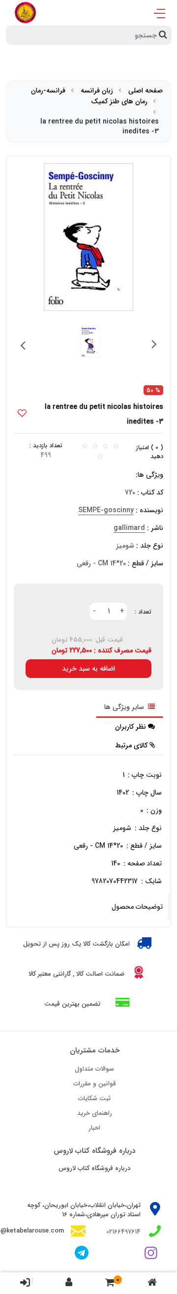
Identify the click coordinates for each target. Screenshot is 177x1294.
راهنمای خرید (94, 1113)
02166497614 (123, 1232)
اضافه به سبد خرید (88, 668)
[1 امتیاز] (100, 457)
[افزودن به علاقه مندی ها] (22, 414)
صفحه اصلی (145, 90)
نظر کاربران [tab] (130, 726)
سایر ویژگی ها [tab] (125, 707)
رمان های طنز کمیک (119, 101)
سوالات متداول (94, 1069)
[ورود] (25, 1282)
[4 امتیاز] (105, 446)
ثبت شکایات (94, 1098)
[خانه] (152, 1283)
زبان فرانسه (97, 90)
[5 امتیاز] (116, 446)
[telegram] (81, 1254)
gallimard (129, 528)
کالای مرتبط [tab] (131, 745)
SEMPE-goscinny (106, 510)
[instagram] (153, 1254)
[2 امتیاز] (85, 446)
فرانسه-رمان (48, 90)
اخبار (94, 1128)
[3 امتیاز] (95, 446)
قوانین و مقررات (94, 1083)
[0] (110, 1283)
